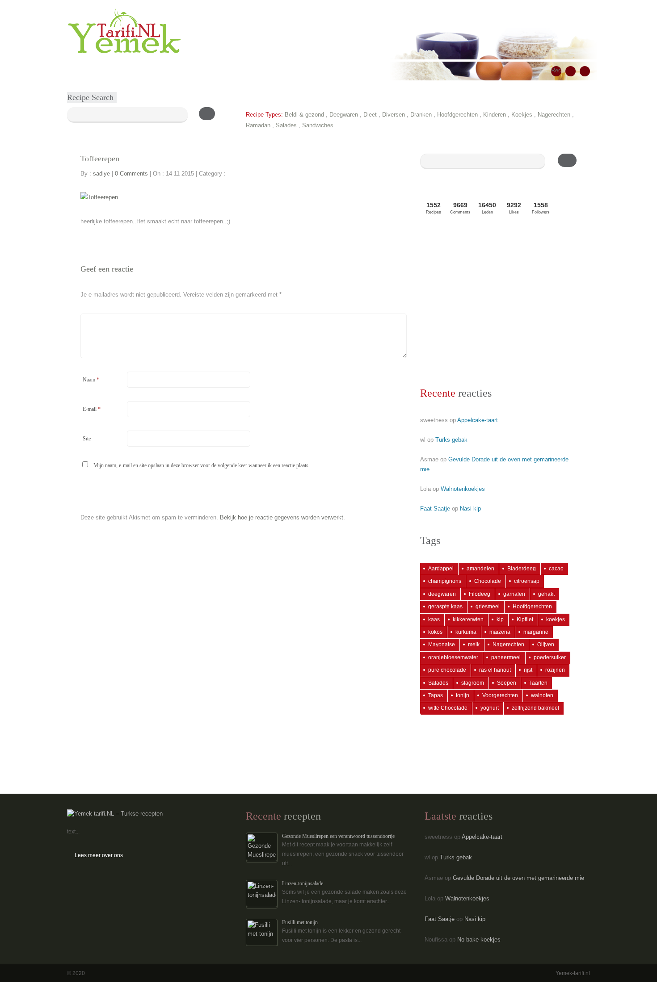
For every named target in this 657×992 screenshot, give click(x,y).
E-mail (92, 409)
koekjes (555, 619)
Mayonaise (441, 644)
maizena (499, 632)
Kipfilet (525, 619)
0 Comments (131, 173)
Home (80, 70)
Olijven (545, 644)
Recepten (113, 70)
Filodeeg (479, 594)
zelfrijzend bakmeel (535, 708)
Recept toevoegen (556, 71)
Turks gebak (451, 439)
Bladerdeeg (521, 568)
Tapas (435, 695)
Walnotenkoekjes (463, 489)
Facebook (570, 71)
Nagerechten (554, 114)
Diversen (393, 114)
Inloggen (294, 70)
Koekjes (521, 114)
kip (500, 619)
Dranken (421, 114)
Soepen (506, 683)
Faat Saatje (435, 508)
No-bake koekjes (479, 939)
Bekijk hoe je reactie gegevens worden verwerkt (281, 517)
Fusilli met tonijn (300, 922)
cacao (556, 568)
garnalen (514, 594)
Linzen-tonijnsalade (302, 883)
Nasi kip (470, 508)
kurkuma (465, 632)
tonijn (462, 695)
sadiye (101, 173)
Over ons (228, 70)
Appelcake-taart (477, 420)
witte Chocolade (447, 708)
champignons (444, 581)
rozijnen (555, 670)
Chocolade (487, 581)
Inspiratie (192, 70)
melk (474, 644)
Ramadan (258, 125)
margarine (535, 632)
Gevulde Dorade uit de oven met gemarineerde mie (518, 878)
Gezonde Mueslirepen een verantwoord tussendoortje (338, 836)
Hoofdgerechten (457, 114)
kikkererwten (468, 619)
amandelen (480, 568)
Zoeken (261, 70)
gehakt (546, 594)
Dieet (370, 114)
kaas (434, 619)
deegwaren (442, 594)
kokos (435, 632)
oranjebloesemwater (453, 657)
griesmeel (488, 606)
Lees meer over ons (99, 855)
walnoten (542, 695)
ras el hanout (495, 670)
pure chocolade (447, 670)
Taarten (538, 683)
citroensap (526, 581)
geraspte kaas (445, 606)
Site (87, 438)
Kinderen (494, 114)
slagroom (472, 683)
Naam (91, 380)
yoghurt (489, 708)
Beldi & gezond (304, 114)
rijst (528, 670)
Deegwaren (343, 114)
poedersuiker (550, 657)
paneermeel (506, 657)
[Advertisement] (498, 303)
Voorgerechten (500, 695)
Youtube (585, 71)
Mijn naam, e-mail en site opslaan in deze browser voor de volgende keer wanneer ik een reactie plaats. (201, 465)
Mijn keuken (152, 70)
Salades (286, 125)
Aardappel (441, 568)
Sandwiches (317, 125)
